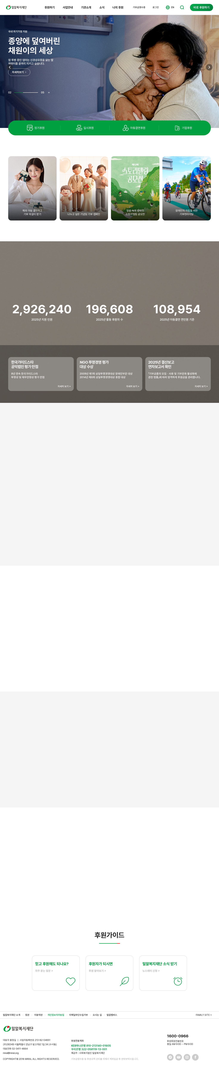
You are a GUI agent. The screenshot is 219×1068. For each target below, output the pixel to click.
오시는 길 (97, 1015)
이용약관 (38, 1015)
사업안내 (68, 7)
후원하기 (50, 7)
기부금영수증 (139, 7)
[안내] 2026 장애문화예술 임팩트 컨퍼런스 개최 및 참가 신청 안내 (66, 868)
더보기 (109, 906)
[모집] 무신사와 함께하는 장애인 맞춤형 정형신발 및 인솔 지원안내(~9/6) (70, 888)
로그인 (156, 7)
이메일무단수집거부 (78, 1015)
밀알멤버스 (112, 1015)
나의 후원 (117, 7)
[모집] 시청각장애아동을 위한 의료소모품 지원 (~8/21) (60, 878)
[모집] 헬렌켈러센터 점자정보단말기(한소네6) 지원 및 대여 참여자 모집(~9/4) (73, 858)
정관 (27, 1015)
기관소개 (86, 7)
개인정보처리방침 (56, 1015)
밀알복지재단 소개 (11, 1015)
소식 (101, 7)
